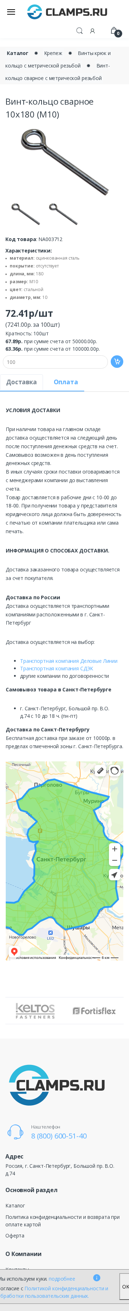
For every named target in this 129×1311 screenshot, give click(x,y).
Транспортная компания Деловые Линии (69, 660)
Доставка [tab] (21, 382)
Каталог (17, 53)
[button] (79, 30)
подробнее (62, 1278)
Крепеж (53, 53)
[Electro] (67, 11)
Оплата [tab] (66, 382)
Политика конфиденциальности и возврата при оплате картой (62, 1221)
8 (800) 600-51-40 (59, 1136)
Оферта (14, 1235)
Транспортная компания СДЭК (56, 668)
